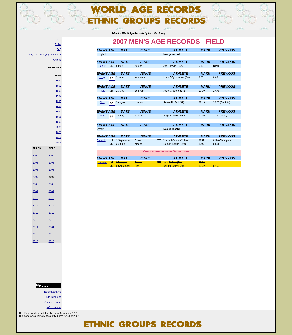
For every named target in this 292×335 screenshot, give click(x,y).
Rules (58, 44)
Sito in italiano (53, 297)
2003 (58, 142)
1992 (58, 85)
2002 (58, 137)
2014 (35, 227)
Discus (102, 115)
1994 (58, 96)
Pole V (102, 66)
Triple (102, 90)
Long (102, 77)
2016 (35, 241)
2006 (35, 169)
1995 (58, 101)
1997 (58, 111)
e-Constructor (54, 307)
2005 (35, 162)
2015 (35, 234)
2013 (35, 220)
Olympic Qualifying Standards (45, 54)
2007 (35, 177)
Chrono (57, 59)
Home (58, 39)
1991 (58, 80)
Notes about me (52, 291)
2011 (35, 205)
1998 (58, 116)
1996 (58, 106)
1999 (58, 122)
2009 (35, 191)
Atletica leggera (52, 302)
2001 (58, 132)
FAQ (59, 49)
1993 (58, 91)
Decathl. (101, 140)
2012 (35, 212)
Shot (102, 102)
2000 (58, 127)
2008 (35, 184)
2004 (35, 155)
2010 (35, 198)
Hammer (102, 162)
